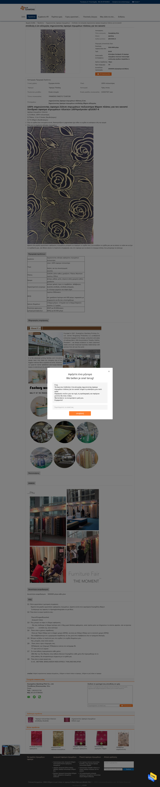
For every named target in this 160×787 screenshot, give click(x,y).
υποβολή (80, 413)
